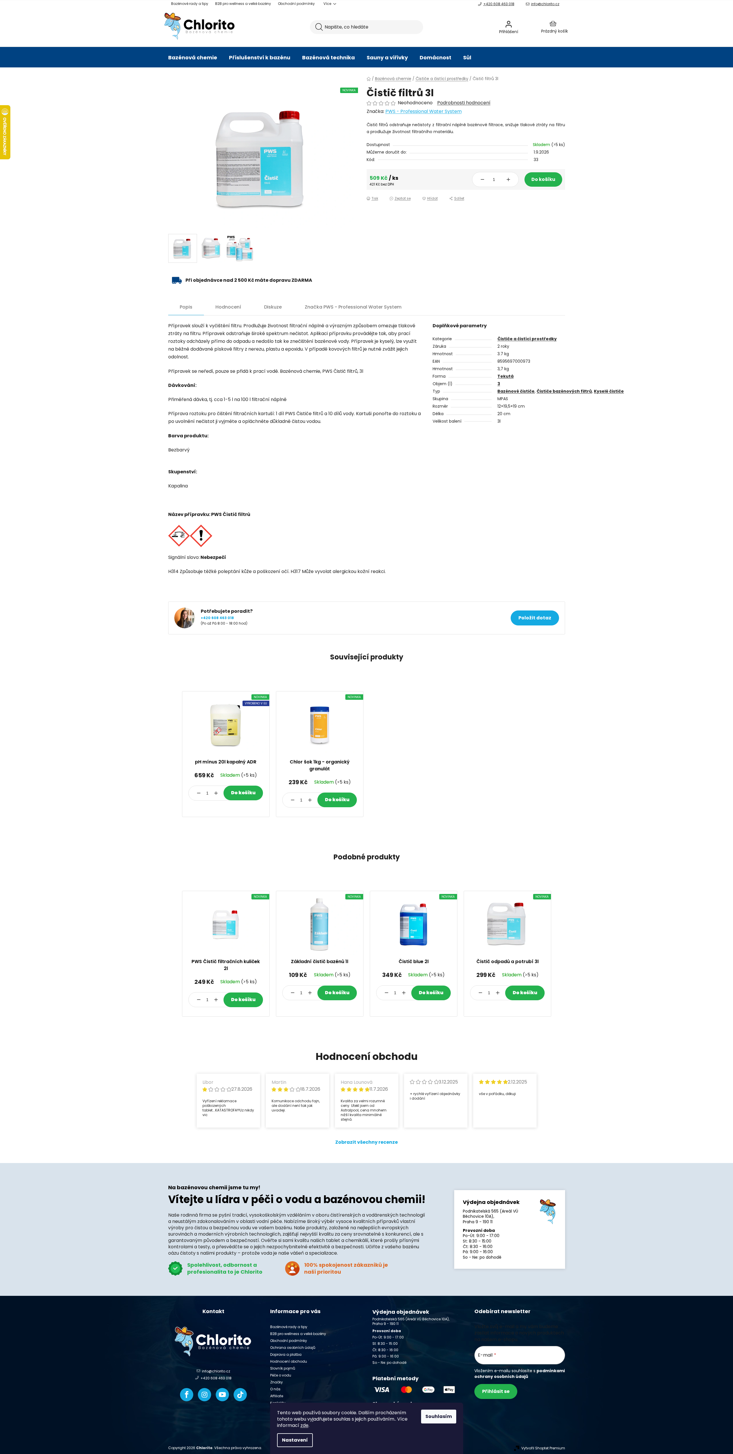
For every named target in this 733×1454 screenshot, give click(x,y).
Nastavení (295, 1440)
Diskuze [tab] (273, 307)
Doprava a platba (286, 1354)
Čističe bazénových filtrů (564, 391)
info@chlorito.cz (545, 3)
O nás (275, 1389)
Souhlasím (438, 1416)
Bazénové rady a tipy (189, 3)
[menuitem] (192, 57)
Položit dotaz (534, 618)
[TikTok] (240, 1394)
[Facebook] (186, 1394)
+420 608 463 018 (498, 3)
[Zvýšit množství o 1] (508, 179)
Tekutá (505, 376)
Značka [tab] (353, 307)
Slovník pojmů (282, 1368)
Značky (276, 1382)
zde (304, 1425)
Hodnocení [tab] (228, 307)
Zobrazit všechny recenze (366, 1142)
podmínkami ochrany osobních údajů (519, 1373)
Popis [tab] (186, 307)
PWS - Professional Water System (423, 111)
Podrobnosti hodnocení (463, 103)
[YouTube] (222, 1394)
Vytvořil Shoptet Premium (543, 1448)
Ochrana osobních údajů (292, 1347)
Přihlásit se (495, 1391)
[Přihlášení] (524, 27)
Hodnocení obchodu (288, 1361)
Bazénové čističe (516, 391)
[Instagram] (204, 1394)
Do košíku (543, 179)
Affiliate (276, 1396)
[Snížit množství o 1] (482, 179)
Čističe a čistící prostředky (527, 339)
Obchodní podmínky (296, 3)
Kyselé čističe (609, 391)
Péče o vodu (280, 1375)
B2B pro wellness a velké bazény (243, 3)
